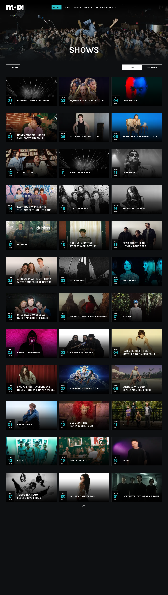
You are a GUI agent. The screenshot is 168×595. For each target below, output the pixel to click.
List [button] (132, 67)
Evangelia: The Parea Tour (140, 136)
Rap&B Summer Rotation (33, 100)
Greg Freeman (26, 532)
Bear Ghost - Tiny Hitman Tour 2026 (134, 245)
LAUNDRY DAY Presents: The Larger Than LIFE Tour (34, 208)
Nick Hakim (77, 280)
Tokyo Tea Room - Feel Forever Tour (29, 496)
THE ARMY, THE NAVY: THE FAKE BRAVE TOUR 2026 (138, 532)
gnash (127, 316)
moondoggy (78, 460)
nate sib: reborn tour (84, 136)
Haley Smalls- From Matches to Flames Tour (139, 352)
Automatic (130, 280)
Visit (67, 7)
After (126, 568)
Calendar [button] (152, 67)
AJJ (124, 424)
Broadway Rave (80, 172)
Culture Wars (79, 208)
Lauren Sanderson (82, 496)
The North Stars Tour (84, 388)
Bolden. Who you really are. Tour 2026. (137, 388)
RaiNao (21, 568)
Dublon (22, 244)
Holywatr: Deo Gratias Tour (141, 496)
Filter (15, 67)
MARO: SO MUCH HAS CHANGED (88, 316)
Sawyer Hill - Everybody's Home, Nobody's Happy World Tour (36, 389)
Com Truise (130, 100)
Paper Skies (24, 424)
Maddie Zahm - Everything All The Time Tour (87, 568)
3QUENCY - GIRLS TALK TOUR (87, 100)
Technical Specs (106, 7)
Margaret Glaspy (134, 208)
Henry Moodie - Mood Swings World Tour (31, 137)
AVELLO (127, 460)
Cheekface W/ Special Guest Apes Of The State (32, 316)
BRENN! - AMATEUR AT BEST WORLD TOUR (83, 245)
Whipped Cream (80, 532)
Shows (57, 7)
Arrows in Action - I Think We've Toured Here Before (34, 280)
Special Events (83, 7)
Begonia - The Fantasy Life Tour (81, 424)
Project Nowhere (28, 352)
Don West (129, 172)
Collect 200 (25, 172)
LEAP (20, 460)
